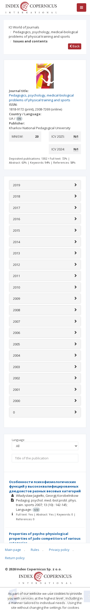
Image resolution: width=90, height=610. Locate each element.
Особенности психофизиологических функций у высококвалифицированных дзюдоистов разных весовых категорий (45, 486)
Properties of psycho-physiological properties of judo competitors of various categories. (44, 538)
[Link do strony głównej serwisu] (31, 7)
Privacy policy (59, 549)
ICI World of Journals (24, 27)
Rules (35, 549)
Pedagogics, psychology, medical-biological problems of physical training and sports (43, 34)
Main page (13, 549)
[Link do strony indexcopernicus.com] (45, 577)
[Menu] (81, 7)
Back (76, 46)
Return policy (15, 558)
